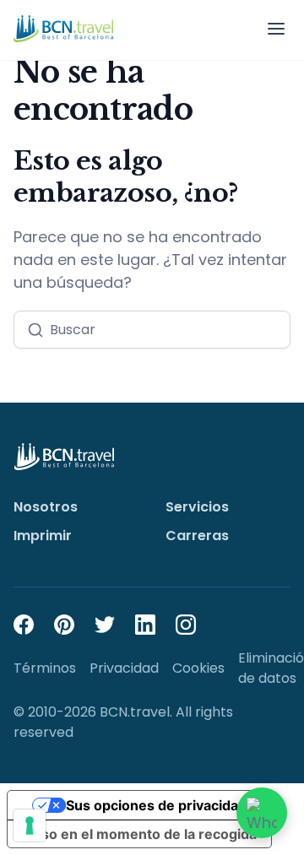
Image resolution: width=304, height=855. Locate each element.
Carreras (197, 535)
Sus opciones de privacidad (156, 805)
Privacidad (124, 668)
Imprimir (43, 535)
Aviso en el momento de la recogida (139, 833)
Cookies (198, 668)
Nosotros (46, 507)
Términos (45, 668)
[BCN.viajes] (64, 28)
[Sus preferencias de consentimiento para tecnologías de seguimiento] (30, 825)
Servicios (197, 507)
